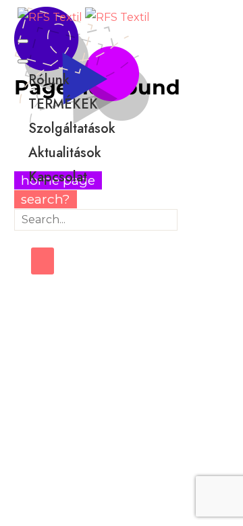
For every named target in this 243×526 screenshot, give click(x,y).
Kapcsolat (57, 177)
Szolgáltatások (71, 128)
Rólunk (49, 80)
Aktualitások (64, 153)
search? (45, 199)
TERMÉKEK (63, 104)
